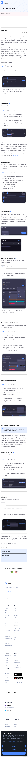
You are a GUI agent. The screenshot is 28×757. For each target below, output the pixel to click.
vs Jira (6, 682)
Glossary (6, 660)
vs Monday (7, 670)
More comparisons (8, 684)
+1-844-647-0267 (17, 667)
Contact (15, 658)
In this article (7, 24)
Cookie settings (14, 753)
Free (6, 623)
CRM (15, 637)
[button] (26, 2)
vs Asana (7, 675)
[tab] (3, 66)
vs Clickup (7, 673)
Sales (15, 635)
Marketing (16, 632)
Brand (15, 726)
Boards (15, 608)
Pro (5, 625)
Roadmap (7, 615)
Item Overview (5, 560)
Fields (15, 612)
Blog (6, 665)
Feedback (16, 660)
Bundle (6, 724)
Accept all (14, 746)
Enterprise (7, 628)
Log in (6, 595)
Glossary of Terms (6, 551)
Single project (7, 636)
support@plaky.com (18, 665)
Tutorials (6, 662)
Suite (6, 721)
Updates (6, 728)
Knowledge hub (8, 655)
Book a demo (10, 591)
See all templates (8, 645)
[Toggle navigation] (26, 14)
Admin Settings (5, 555)
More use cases (17, 642)
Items (15, 610)
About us (16, 721)
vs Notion (7, 680)
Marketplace (7, 726)
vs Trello (6, 677)
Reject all (14, 749)
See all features (17, 622)
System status (17, 662)
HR (14, 639)
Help (15, 655)
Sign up (6, 598)
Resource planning (8, 638)
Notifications (16, 615)
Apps (6, 610)
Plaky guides (7, 658)
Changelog (7, 612)
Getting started (5, 13)
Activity (15, 617)
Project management (18, 628)
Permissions (16, 619)
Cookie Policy (12, 741)
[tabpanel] (14, 82)
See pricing (7, 630)
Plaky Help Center (4, 17)
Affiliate (15, 724)
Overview (7, 608)
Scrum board (7, 643)
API (5, 617)
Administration (12, 17)
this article (15, 155)
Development (16, 630)
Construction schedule (9, 641)
